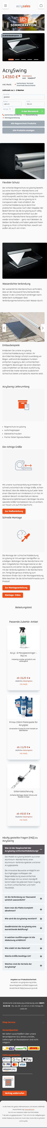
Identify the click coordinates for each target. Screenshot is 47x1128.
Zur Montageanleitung (16, 587)
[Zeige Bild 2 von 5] (17, 59)
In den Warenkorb (29, 111)
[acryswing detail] (22, 327)
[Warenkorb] (41, 5)
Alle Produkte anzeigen (23, 130)
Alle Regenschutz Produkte (23, 123)
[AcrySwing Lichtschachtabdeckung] (23, 47)
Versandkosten (29, 1109)
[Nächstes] (43, 328)
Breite (5, 101)
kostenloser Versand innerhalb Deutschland (26, 84)
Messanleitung (31, 115)
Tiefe (28, 101)
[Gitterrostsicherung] (23, 795)
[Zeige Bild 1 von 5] (11, 59)
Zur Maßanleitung (14, 511)
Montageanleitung (12, 118)
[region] (23, 48)
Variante (6, 94)
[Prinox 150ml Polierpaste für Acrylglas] (23, 727)
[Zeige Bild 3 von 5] (23, 59)
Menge (5, 109)
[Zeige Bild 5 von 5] (36, 59)
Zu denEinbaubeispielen (11, 36)
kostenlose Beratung (13, 115)
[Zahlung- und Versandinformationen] (23, 1048)
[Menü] (5, 5)
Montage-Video (12, 595)
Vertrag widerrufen (14, 1093)
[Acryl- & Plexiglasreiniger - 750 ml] (23, 658)
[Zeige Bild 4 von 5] (29, 59)
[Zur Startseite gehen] (24, 5)
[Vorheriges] (4, 328)
